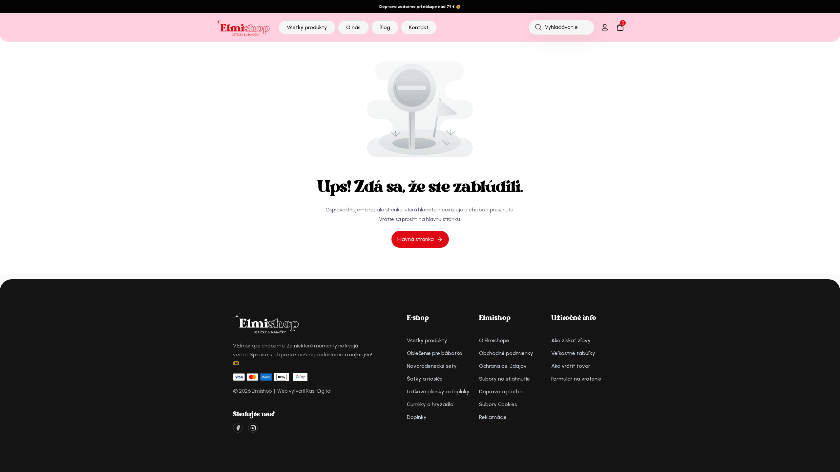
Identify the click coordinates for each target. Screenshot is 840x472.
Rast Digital (318, 391)
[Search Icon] (561, 27)
